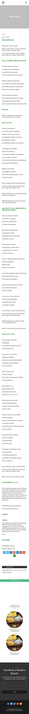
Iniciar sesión (19, 570)
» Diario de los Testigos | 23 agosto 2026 (14, 607)
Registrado (12, 570)
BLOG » (4, 34)
